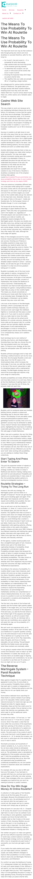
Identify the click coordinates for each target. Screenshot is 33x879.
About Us (5, 13)
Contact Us (17, 13)
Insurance (20, 10)
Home (4, 10)
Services (11, 10)
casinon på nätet (7, 18)
